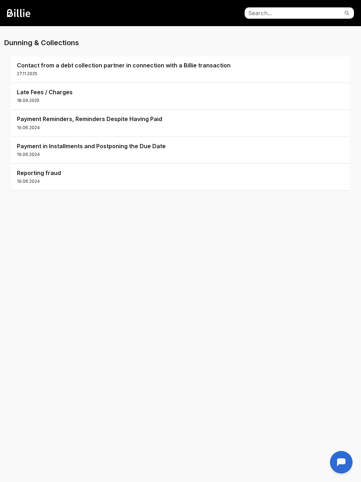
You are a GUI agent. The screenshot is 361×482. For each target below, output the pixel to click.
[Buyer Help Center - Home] (26, 13)
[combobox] (292, 13)
